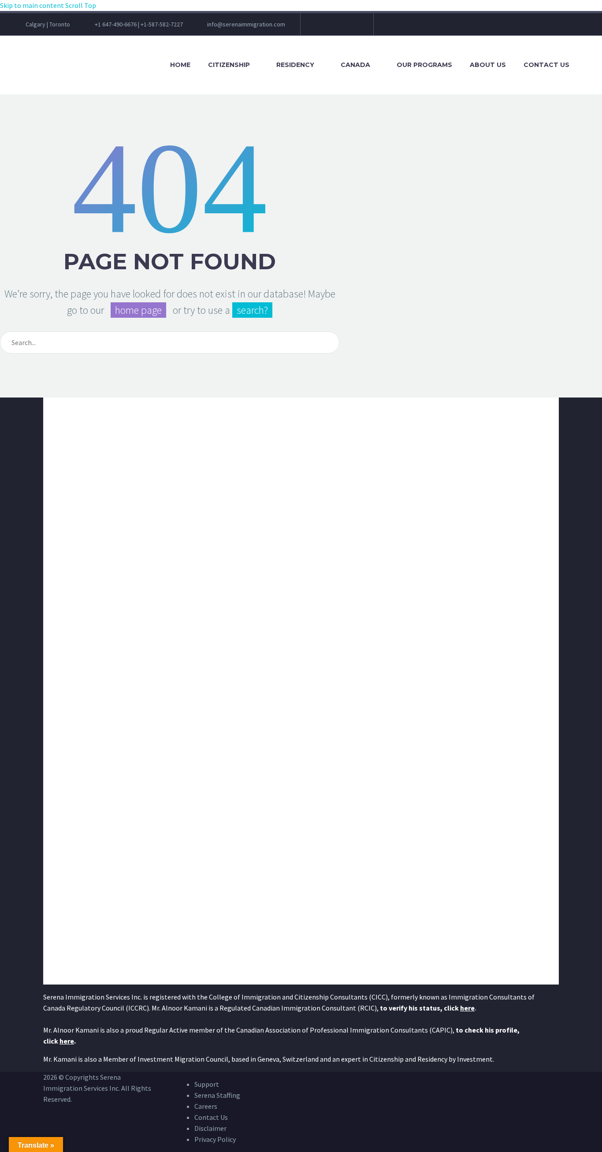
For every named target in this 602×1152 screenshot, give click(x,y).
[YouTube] (343, 27)
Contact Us (546, 65)
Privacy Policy (215, 1139)
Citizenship (229, 65)
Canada (355, 65)
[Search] (586, 65)
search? (252, 310)
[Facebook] (318, 27)
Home (180, 65)
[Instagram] (337, 27)
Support (206, 1084)
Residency (295, 65)
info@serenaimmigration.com (246, 24)
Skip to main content (32, 5)
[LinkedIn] (324, 27)
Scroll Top (80, 5)
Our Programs (424, 65)
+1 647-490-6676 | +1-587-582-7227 (139, 24)
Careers (205, 1106)
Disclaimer (210, 1128)
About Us (488, 65)
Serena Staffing (217, 1095)
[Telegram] (349, 27)
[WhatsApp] (355, 27)
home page (138, 310)
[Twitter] (330, 27)
